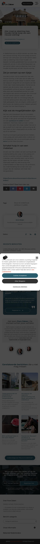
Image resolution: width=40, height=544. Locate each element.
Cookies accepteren (20, 275)
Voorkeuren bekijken (20, 286)
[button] (37, 258)
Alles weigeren (20, 281)
